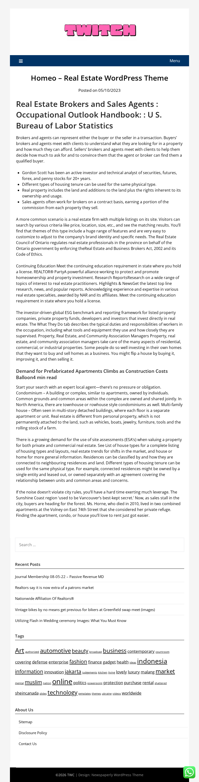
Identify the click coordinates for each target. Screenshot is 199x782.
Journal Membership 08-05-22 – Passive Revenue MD (59, 576)
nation (47, 683)
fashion (78, 661)
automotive (55, 650)
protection (113, 682)
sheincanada (27, 693)
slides (43, 693)
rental (148, 682)
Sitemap (25, 721)
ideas (133, 662)
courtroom (162, 652)
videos (117, 693)
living (111, 672)
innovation (54, 672)
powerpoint (94, 683)
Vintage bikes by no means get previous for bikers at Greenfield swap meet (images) (85, 609)
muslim (33, 682)
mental (19, 683)
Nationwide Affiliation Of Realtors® (44, 598)
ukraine (107, 693)
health (123, 662)
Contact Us (28, 743)
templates (84, 693)
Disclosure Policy (33, 732)
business (114, 650)
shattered (161, 683)
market (165, 671)
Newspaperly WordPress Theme (117, 775)
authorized (32, 652)
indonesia (152, 660)
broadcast (95, 652)
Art (19, 650)
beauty (80, 650)
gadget (109, 662)
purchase (132, 682)
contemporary (141, 651)
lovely (121, 672)
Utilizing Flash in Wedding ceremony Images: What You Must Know (70, 620)
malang (148, 672)
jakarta (73, 671)
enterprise (58, 662)
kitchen (102, 672)
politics (79, 682)
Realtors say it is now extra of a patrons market (54, 587)
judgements (89, 672)
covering (23, 662)
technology (62, 692)
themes (96, 693)
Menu (175, 60)
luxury (134, 672)
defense (40, 662)
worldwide (131, 693)
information (29, 671)
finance (95, 662)
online (62, 681)
